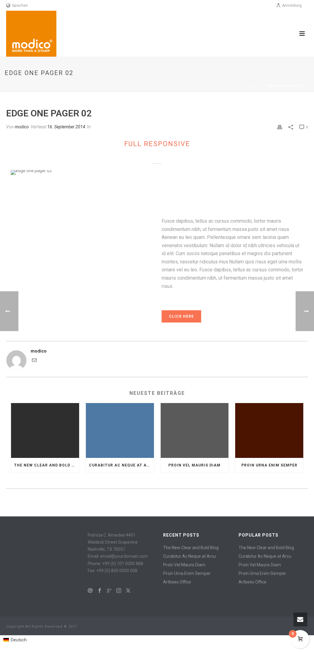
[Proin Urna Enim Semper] (269, 430)
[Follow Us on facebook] (99, 591)
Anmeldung (292, 5)
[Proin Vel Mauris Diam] (195, 430)
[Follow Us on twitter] (128, 591)
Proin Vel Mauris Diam (194, 465)
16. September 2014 (66, 126)
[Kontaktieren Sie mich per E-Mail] (34, 361)
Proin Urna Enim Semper (269, 465)
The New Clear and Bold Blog (46, 465)
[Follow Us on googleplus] (109, 591)
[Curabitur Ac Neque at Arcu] (120, 430)
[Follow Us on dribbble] (90, 591)
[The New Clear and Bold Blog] (45, 430)
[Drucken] (279, 126)
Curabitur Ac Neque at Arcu (121, 465)
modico (22, 126)
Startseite (254, 86)
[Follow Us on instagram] (118, 591)
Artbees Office (177, 581)
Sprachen (20, 5)
